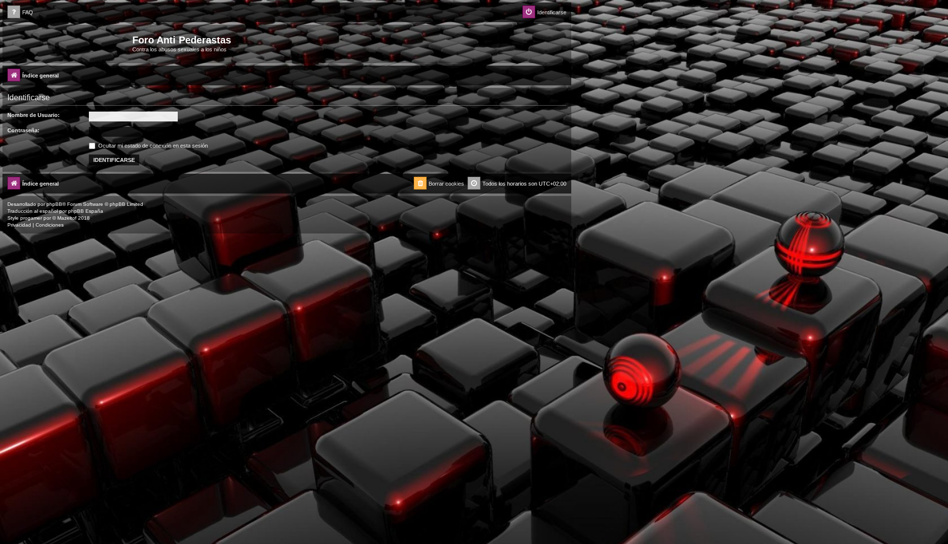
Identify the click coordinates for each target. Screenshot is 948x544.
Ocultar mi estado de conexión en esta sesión (152, 146)
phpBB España (85, 211)
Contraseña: (23, 130)
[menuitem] (20, 12)
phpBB (54, 204)
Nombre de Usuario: (33, 115)
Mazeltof (67, 218)
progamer (31, 218)
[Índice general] (68, 43)
